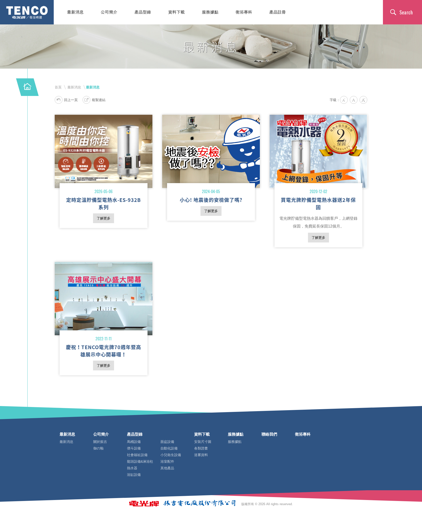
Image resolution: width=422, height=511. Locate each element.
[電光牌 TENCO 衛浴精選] (27, 12)
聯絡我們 (269, 434)
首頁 (58, 87)
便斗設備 (134, 448)
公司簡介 (109, 12)
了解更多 (103, 218)
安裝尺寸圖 (202, 442)
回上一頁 (71, 100)
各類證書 (201, 448)
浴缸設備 (134, 475)
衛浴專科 (244, 12)
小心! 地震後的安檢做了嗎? (211, 151)
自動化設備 (169, 448)
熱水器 (132, 468)
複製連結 (99, 100)
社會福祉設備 (137, 455)
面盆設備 (167, 442)
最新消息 (75, 12)
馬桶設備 (134, 442)
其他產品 (167, 468)
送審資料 (201, 455)
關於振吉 (100, 442)
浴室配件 (167, 461)
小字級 (344, 100)
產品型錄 (143, 12)
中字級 (354, 100)
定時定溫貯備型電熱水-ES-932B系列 (103, 151)
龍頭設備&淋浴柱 (140, 461)
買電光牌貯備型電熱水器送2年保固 (318, 151)
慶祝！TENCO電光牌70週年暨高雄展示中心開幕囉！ (103, 298)
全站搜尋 (402, 12)
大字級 (363, 100)
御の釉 (98, 448)
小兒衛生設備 (170, 455)
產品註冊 (277, 12)
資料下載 (176, 12)
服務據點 (210, 12)
